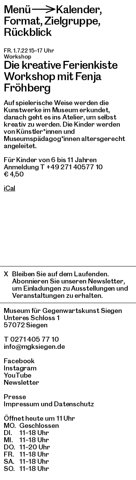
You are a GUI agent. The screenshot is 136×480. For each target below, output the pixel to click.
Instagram (20, 368)
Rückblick (27, 32)
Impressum (21, 404)
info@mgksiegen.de (34, 346)
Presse (15, 397)
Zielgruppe (71, 20)
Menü (17, 9)
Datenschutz (74, 404)
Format (22, 20)
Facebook (19, 361)
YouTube (17, 375)
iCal (9, 188)
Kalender (77, 9)
